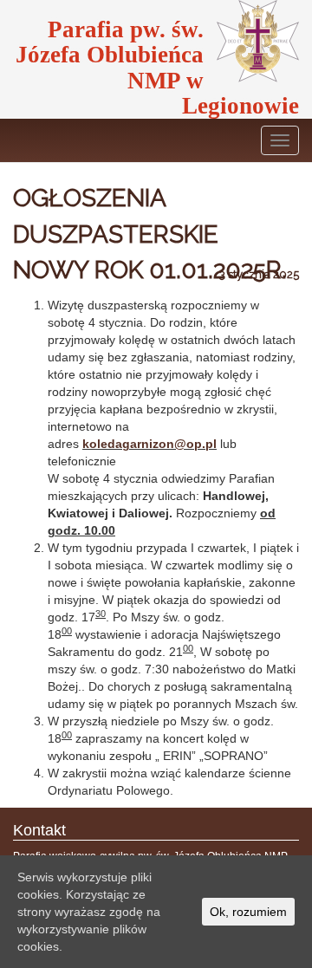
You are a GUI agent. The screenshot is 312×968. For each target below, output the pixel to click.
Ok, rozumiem (248, 912)
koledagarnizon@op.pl (149, 444)
